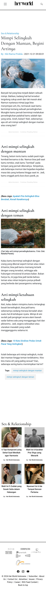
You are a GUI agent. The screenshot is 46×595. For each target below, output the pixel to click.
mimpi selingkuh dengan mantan (27, 370)
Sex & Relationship (10, 33)
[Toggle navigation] (5, 4)
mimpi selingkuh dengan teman (20, 377)
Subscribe (33, 576)
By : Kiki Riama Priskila (12, 54)
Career (17, 582)
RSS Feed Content (29, 582)
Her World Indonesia (13, 460)
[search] (42, 3)
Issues (31, 579)
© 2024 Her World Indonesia (14, 576)
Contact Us (12, 579)
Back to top (23, 585)
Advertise (23, 579)
